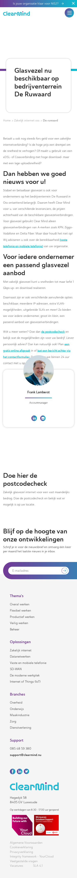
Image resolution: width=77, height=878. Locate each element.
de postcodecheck (53, 331)
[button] (69, 13)
